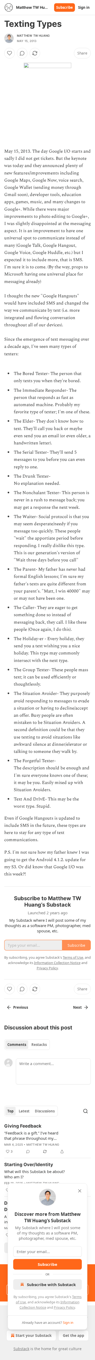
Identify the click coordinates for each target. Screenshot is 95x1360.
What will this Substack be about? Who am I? (34, 1174)
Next (77, 1007)
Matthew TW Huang (33, 35)
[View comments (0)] (22, 53)
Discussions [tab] (45, 1111)
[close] (79, 1191)
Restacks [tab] (39, 1044)
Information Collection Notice (57, 962)
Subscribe (64, 7)
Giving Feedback (22, 1126)
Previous (20, 1007)
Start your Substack (34, 1335)
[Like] (9, 53)
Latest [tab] (24, 1111)
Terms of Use (73, 957)
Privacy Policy (64, 1307)
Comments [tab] (16, 1044)
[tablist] (27, 1044)
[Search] (85, 1111)
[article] (47, 1139)
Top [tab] (10, 1111)
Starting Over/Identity (28, 1164)
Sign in (84, 7)
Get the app (73, 1335)
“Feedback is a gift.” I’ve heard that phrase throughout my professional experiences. (31, 1135)
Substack (21, 1348)
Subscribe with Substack (51, 1284)
